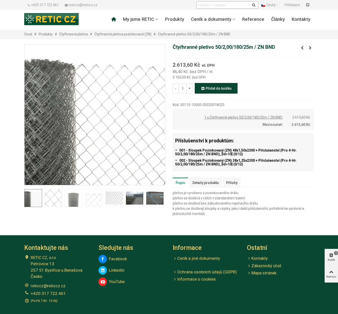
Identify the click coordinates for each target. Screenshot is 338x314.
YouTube (116, 281)
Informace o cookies (196, 279)
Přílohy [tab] (232, 183)
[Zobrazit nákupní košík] (308, 5)
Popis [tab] (180, 183)
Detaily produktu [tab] (206, 183)
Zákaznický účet (266, 265)
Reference (253, 19)
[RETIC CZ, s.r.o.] (51, 19)
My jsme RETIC (138, 19)
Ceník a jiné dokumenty (198, 258)
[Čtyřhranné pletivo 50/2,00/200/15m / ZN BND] (310, 48)
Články (278, 19)
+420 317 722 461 (48, 293)
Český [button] (271, 5)
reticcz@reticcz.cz (48, 285)
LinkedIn (115, 270)
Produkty (174, 19)
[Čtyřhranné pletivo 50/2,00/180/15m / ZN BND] (302, 48)
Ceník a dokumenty (211, 19)
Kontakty (301, 19)
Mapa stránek (263, 272)
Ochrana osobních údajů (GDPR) (207, 271)
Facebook (117, 258)
